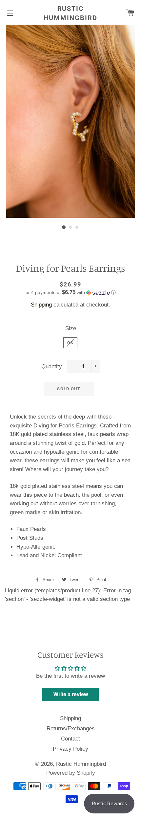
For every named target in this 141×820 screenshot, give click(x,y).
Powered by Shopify (70, 773)
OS (70, 342)
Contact (70, 739)
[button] (70, 292)
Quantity (51, 366)
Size (70, 328)
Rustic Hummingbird (70, 13)
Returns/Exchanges (71, 728)
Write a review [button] (70, 694)
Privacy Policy (70, 749)
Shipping (41, 305)
